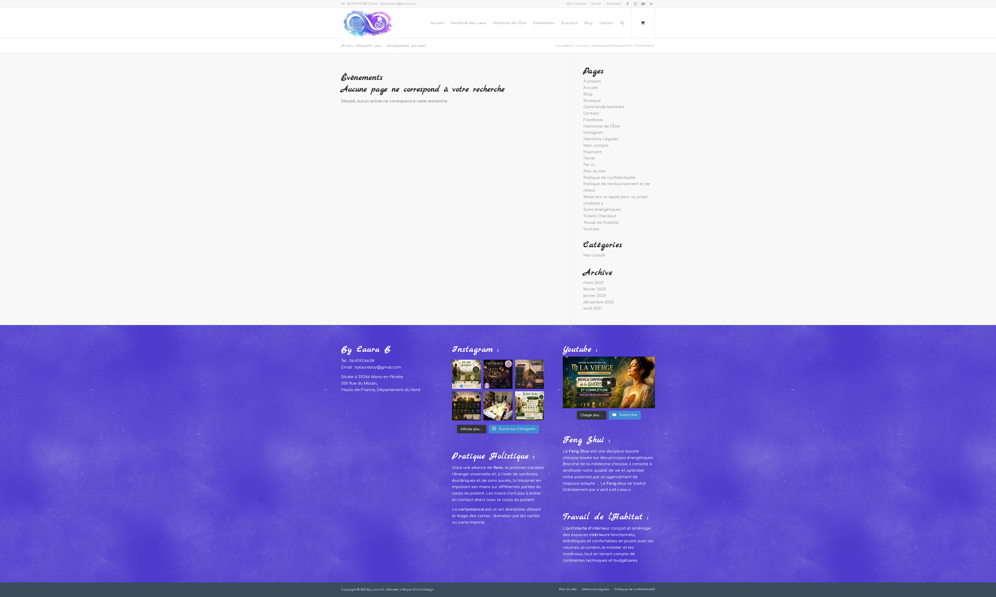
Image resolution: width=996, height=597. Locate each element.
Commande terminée (604, 107)
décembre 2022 (598, 302)
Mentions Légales (601, 139)
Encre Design (423, 589)
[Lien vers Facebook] (627, 4)
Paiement (614, 3)
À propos (592, 81)
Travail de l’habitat (601, 222)
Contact (591, 113)
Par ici (589, 165)
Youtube (591, 229)
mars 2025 (593, 283)
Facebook (593, 120)
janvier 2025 (594, 296)
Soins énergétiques (602, 209)
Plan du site (594, 171)
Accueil (590, 88)
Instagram (593, 132)
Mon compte (576, 3)
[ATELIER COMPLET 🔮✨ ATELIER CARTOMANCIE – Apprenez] (498, 374)
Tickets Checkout (599, 216)
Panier (596, 3)
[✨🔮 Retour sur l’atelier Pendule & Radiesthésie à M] (498, 405)
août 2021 (592, 308)
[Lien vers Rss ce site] (651, 4)
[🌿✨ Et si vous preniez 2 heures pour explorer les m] (466, 374)
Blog (587, 94)
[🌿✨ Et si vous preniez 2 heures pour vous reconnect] (529, 405)
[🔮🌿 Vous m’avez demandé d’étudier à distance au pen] (529, 374)
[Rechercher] (622, 23)
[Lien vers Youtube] (643, 4)
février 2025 (594, 289)
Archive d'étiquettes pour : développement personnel (383, 45)
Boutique (592, 101)
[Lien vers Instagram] (635, 4)
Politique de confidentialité (609, 178)
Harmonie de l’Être (601, 126)
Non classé (594, 255)
